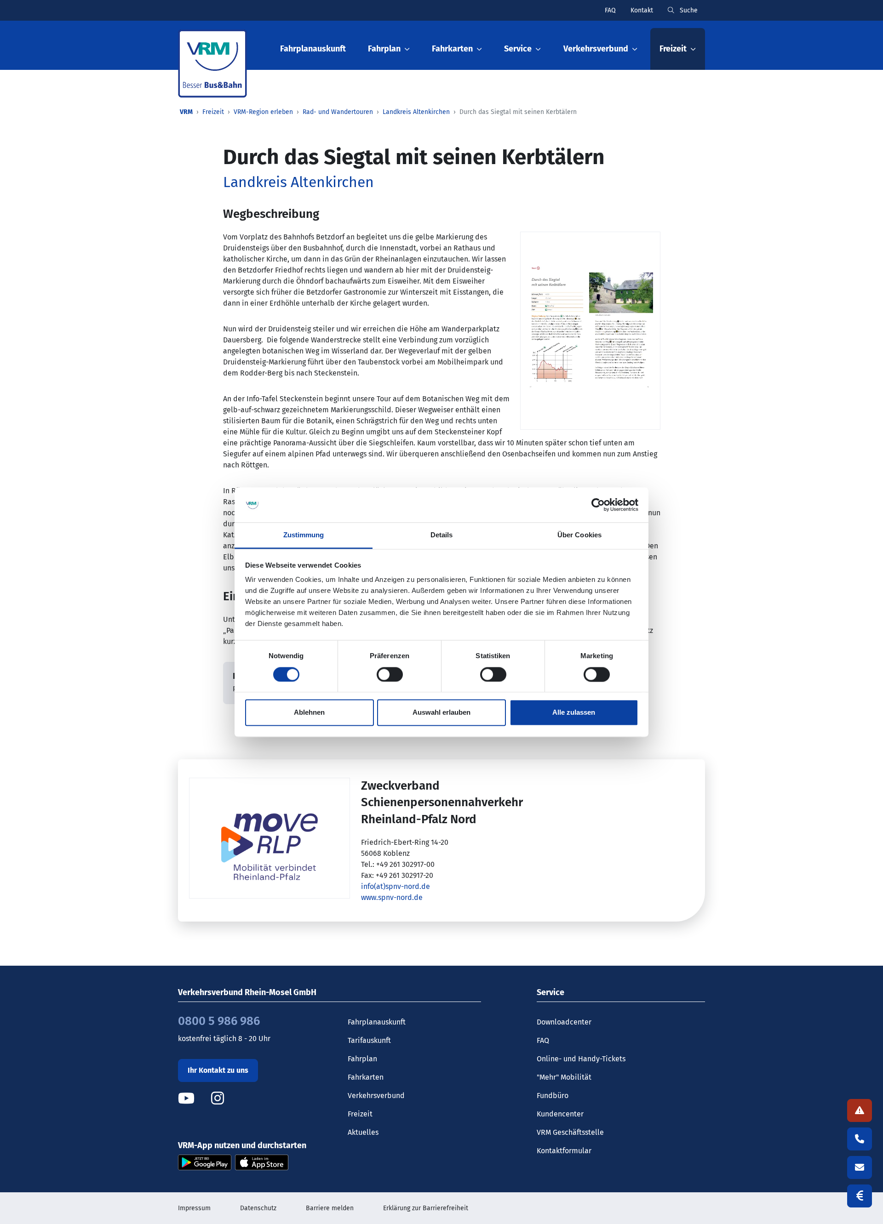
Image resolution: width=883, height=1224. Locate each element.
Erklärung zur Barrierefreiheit (425, 1208)
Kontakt (642, 10)
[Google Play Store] (204, 1161)
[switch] (390, 674)
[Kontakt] (859, 1167)
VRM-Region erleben (263, 112)
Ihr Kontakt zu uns (218, 1070)
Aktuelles (363, 1132)
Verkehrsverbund (376, 1095)
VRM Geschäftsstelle (570, 1132)
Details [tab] (441, 535)
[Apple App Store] (261, 1161)
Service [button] (518, 49)
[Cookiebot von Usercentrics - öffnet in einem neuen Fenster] (598, 505)
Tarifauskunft (369, 1040)
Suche (688, 10)
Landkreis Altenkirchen (416, 112)
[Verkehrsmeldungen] (859, 1110)
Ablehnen (309, 713)
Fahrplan (362, 1058)
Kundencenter (560, 1114)
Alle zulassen (573, 713)
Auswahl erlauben (441, 713)
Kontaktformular (564, 1150)
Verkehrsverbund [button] (595, 49)
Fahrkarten (366, 1077)
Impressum (194, 1208)
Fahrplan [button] (384, 49)
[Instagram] (217, 1098)
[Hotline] (859, 1138)
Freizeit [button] (673, 49)
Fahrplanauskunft (313, 49)
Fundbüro (552, 1095)
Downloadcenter (564, 1022)
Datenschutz (258, 1208)
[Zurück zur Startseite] (212, 63)
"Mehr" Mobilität (564, 1077)
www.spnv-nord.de (392, 897)
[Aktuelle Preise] (859, 1195)
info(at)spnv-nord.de (395, 886)
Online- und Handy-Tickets (581, 1058)
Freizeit (213, 112)
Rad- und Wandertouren (338, 112)
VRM (186, 112)
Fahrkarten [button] (452, 49)
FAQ (610, 10)
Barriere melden (330, 1208)
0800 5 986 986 (219, 1021)
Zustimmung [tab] (303, 535)
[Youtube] (193, 1098)
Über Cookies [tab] (579, 535)
